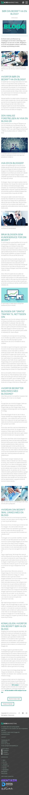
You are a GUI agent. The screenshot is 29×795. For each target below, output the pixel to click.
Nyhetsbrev (5, 770)
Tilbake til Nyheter (8, 704)
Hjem (3, 760)
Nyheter (4, 768)
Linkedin (5, 752)
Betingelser (4, 715)
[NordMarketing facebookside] (19, 713)
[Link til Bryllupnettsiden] (14, 788)
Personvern (11, 715)
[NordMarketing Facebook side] (2, 750)
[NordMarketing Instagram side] (26, 713)
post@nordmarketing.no (11, 745)
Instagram (6, 754)
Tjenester (5, 764)
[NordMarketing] (9, 2)
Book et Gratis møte (14, 699)
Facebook (6, 750)
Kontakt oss (5, 766)
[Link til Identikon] (14, 780)
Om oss (4, 762)
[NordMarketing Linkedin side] (23, 713)
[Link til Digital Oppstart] (14, 784)
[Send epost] (23, 2)
